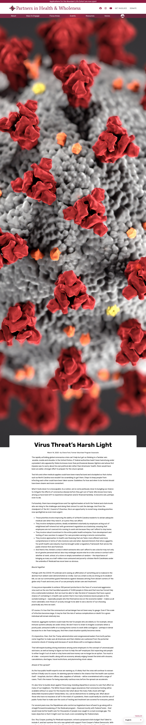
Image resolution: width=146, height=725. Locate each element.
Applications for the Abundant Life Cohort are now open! (73, 1)
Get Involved (121, 8)
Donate (133, 8)
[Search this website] (135, 15)
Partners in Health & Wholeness (48, 8)
